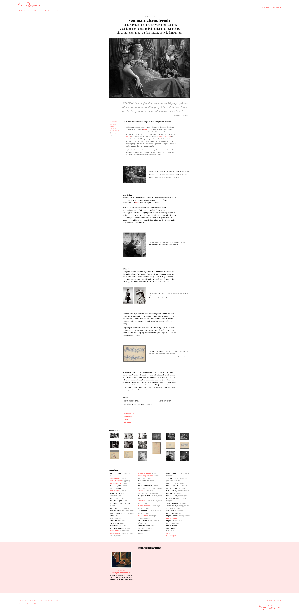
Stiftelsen (49, 11)
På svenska (265, 7)
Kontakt (22, 604)
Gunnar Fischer (115, 478)
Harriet (128, 136)
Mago (168, 533)
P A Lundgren (171, 535)
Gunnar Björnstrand (145, 476)
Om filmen (113, 121)
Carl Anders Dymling (163, 136)
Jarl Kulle (141, 491)
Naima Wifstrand (144, 473)
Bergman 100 (31, 604)
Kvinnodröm (147, 129)
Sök (57, 11)
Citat (112, 126)
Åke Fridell (142, 501)
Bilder (137, 202)
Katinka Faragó (115, 483)
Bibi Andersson (171, 518)
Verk (31, 11)
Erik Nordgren (115, 491)
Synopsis (113, 128)
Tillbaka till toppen (273, 600)
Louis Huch (114, 531)
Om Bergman (23, 11)
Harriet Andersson (145, 506)
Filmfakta (113, 125)
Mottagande (114, 123)
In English (277, 7)
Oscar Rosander (115, 481)
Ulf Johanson (143, 516)
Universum (38, 11)
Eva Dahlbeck (115, 533)
